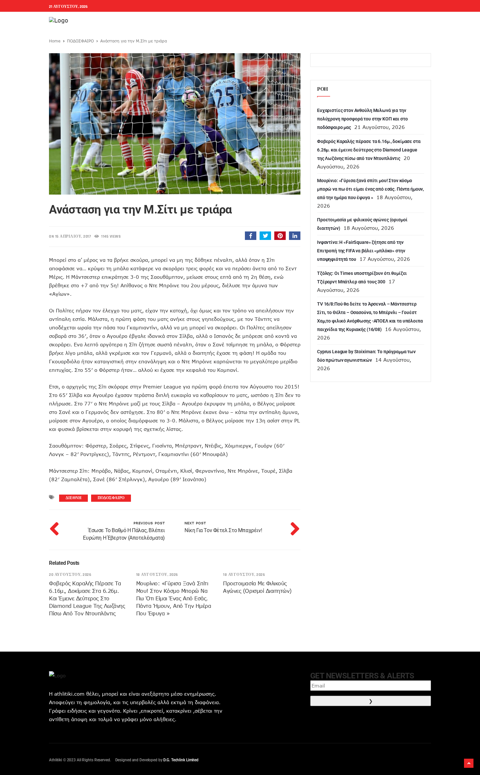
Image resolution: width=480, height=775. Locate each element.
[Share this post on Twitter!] (265, 235)
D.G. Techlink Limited (180, 760)
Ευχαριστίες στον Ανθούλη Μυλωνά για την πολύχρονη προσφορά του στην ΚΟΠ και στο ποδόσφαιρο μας (362, 119)
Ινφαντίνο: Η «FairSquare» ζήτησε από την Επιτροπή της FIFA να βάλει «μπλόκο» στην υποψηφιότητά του (361, 251)
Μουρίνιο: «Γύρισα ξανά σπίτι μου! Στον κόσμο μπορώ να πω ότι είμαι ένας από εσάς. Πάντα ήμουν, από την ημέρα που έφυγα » (173, 598)
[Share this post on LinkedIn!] (294, 235)
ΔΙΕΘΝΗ (73, 498)
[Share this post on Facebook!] (250, 235)
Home (54, 41)
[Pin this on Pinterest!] (280, 235)
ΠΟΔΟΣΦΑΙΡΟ (80, 41)
